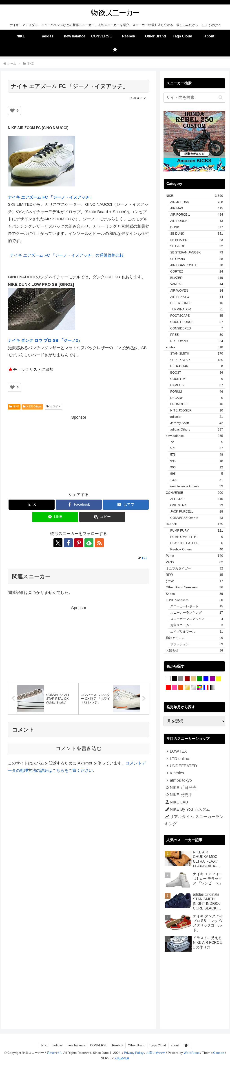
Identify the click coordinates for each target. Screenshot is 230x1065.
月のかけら (54, 1052)
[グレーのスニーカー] (180, 679)
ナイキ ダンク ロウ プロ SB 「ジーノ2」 (45, 340)
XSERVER (122, 1058)
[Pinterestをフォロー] (78, 542)
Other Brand (136, 1045)
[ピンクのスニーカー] (174, 687)
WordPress (191, 1052)
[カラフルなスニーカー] (199, 687)
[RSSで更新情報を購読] (99, 542)
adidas (58, 1045)
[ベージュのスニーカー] (193, 679)
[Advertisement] (78, 452)
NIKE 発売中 (181, 794)
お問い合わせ (155, 1052)
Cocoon (218, 1052)
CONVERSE (98, 1045)
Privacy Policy (134, 1052)
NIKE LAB (179, 802)
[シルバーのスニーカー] (193, 687)
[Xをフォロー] (57, 542)
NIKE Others (34, 406)
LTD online (179, 758)
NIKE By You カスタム (190, 809)
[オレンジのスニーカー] (180, 687)
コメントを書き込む (79, 748)
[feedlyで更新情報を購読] (88, 542)
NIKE (16, 406)
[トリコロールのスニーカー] (205, 687)
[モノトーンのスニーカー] (212, 687)
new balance (76, 1045)
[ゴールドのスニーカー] (187, 687)
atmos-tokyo (181, 780)
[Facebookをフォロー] (68, 542)
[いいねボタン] (12, 110)
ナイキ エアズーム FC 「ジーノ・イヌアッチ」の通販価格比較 (67, 255)
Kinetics (177, 773)
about (175, 1045)
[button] (102, 517)
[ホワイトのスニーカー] (168, 679)
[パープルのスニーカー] (212, 679)
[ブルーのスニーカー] (205, 679)
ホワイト (55, 406)
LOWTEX (178, 751)
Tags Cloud (158, 1045)
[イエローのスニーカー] (218, 679)
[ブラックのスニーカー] (174, 679)
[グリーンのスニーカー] (199, 679)
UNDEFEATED (183, 766)
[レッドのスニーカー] (168, 687)
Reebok (117, 1045)
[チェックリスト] (115, 49)
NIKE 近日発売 (183, 787)
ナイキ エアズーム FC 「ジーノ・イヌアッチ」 (50, 197)
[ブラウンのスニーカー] (187, 679)
